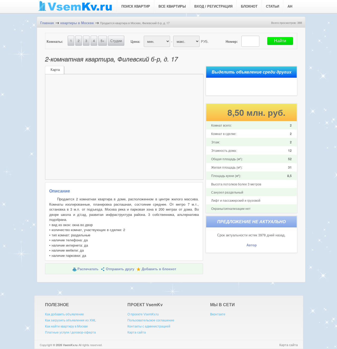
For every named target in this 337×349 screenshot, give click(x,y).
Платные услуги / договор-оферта (70, 332)
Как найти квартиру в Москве (66, 326)
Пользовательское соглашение (150, 320)
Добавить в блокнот (159, 269)
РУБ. (205, 41)
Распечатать (87, 269)
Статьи (272, 6)
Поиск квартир (135, 6)
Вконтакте (217, 314)
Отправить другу (120, 269)
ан (290, 6)
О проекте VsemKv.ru (143, 314)
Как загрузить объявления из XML (70, 320)
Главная (47, 23)
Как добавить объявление (64, 314)
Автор (251, 245)
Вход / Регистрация (213, 6)
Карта (55, 70)
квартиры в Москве (77, 23)
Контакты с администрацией (148, 326)
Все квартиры (172, 6)
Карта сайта (136, 332)
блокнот (249, 6)
